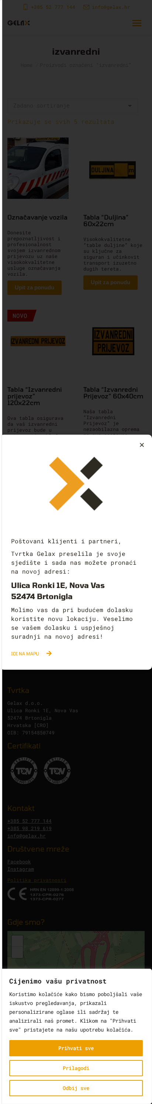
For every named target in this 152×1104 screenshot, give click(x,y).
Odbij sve (76, 1087)
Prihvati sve (76, 1048)
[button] (142, 445)
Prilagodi (76, 1067)
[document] (76, 552)
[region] (76, 1036)
